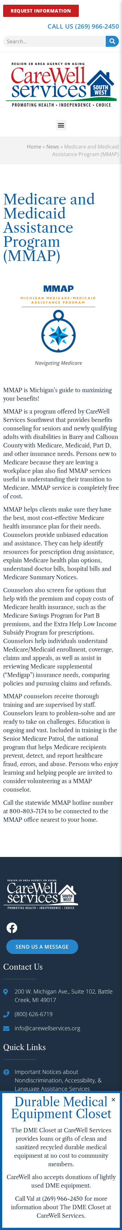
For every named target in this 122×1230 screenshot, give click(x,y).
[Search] (112, 41)
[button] (61, 125)
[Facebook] (11, 927)
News (52, 146)
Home (34, 146)
